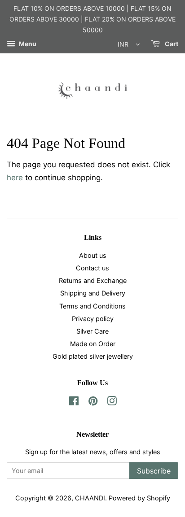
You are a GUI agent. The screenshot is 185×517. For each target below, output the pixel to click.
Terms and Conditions (92, 306)
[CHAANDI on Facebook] (74, 402)
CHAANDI (90, 498)
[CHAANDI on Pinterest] (93, 402)
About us (92, 255)
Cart (170, 44)
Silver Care (92, 331)
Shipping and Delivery (92, 293)
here (15, 177)
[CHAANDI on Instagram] (112, 402)
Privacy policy (93, 318)
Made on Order (92, 344)
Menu (27, 44)
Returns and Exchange (93, 280)
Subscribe (154, 470)
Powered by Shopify (139, 498)
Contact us (92, 268)
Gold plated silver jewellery (93, 356)
